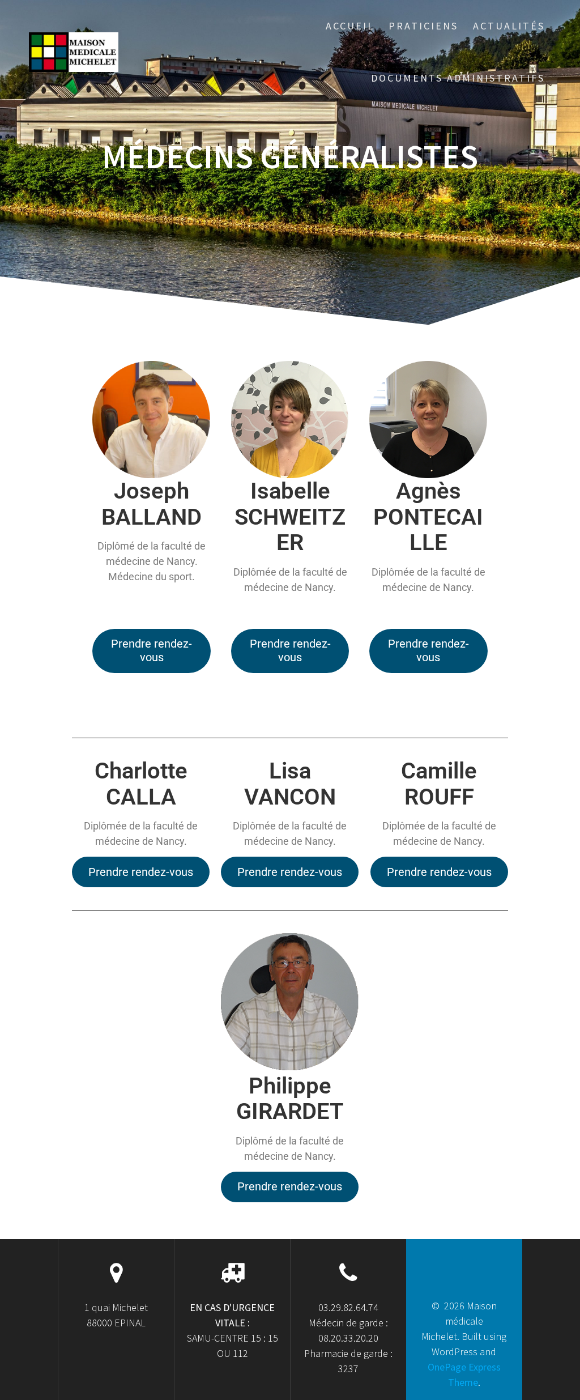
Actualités (509, 25)
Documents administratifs (458, 77)
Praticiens (423, 25)
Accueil (350, 25)
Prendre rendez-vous (151, 650)
